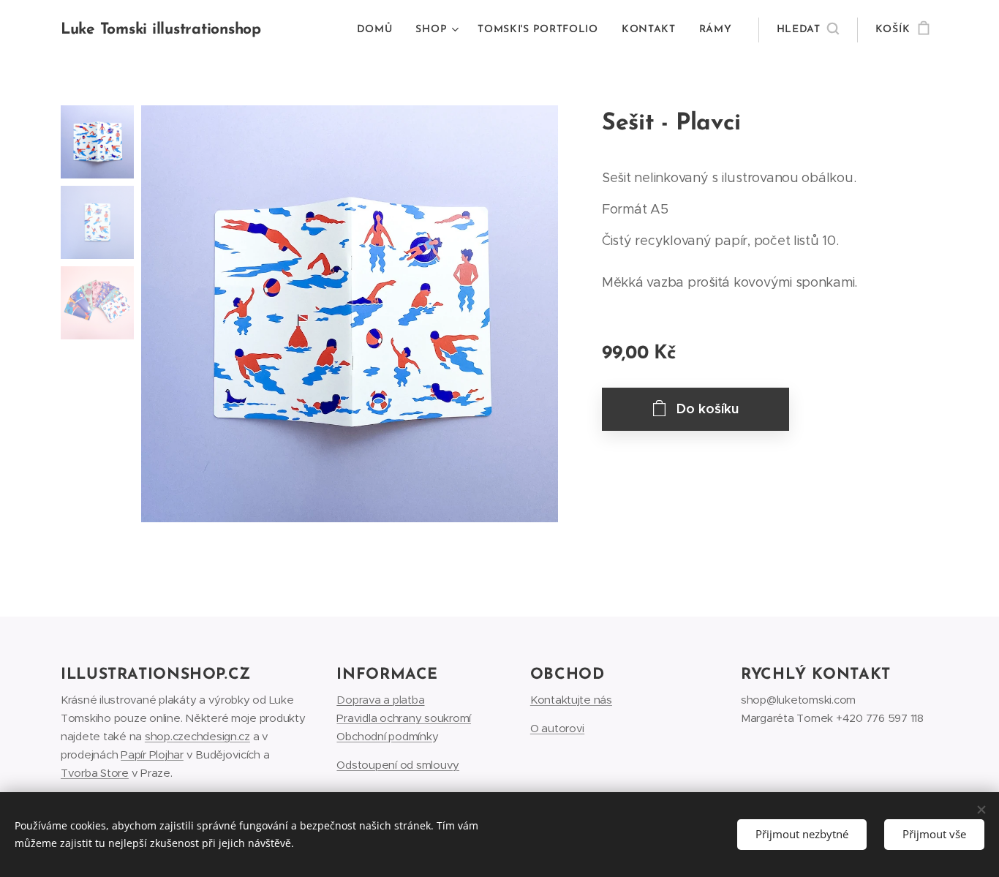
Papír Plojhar (152, 754)
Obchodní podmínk (383, 736)
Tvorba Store (95, 773)
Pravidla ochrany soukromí (403, 718)
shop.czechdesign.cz (197, 736)
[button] (807, 30)
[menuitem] (378, 30)
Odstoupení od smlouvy (397, 765)
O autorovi (557, 728)
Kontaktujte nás (571, 700)
